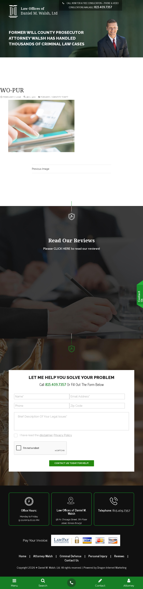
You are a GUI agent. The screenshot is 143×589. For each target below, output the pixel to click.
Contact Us (72, 560)
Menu (14, 585)
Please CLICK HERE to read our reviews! (71, 248)
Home (22, 556)
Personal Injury (97, 556)
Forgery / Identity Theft (54, 97)
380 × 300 (31, 97)
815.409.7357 (103, 7)
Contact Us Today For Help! (71, 463)
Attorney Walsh (43, 556)
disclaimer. (46, 435)
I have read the (46, 435)
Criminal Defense (70, 556)
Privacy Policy (63, 435)
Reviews (119, 556)
